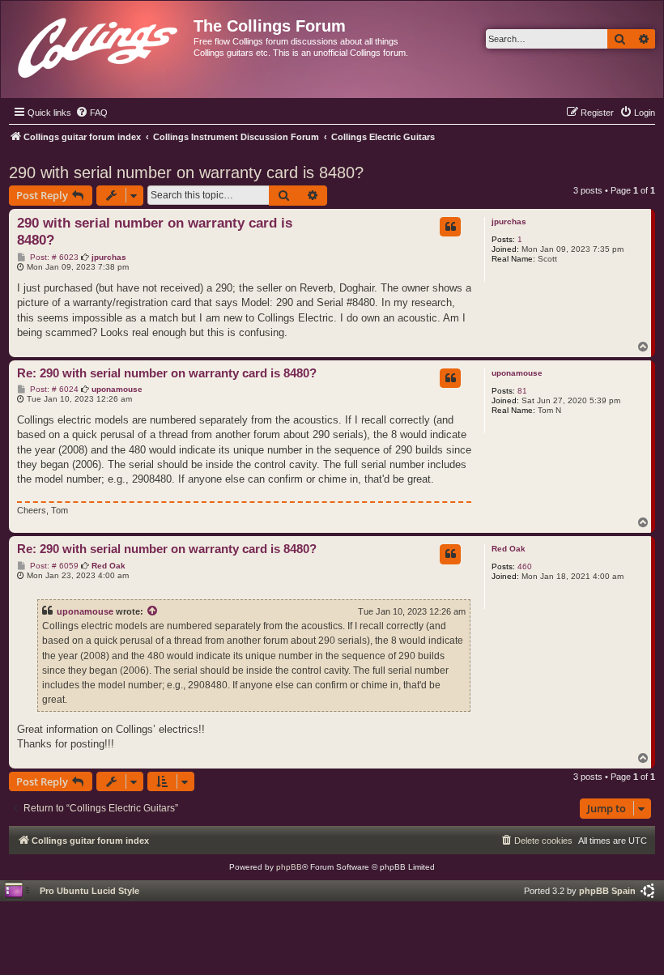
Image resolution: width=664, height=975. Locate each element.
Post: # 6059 (53, 566)
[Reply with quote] (450, 226)
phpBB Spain (607, 891)
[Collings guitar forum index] (99, 44)
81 (522, 390)
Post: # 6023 (53, 257)
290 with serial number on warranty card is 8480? (186, 172)
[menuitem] (91, 112)
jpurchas (509, 221)
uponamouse (517, 372)
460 (524, 566)
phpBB (289, 866)
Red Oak (509, 548)
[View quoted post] (153, 611)
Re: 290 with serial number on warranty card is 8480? (167, 373)
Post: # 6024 (53, 389)
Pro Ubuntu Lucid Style (89, 891)
